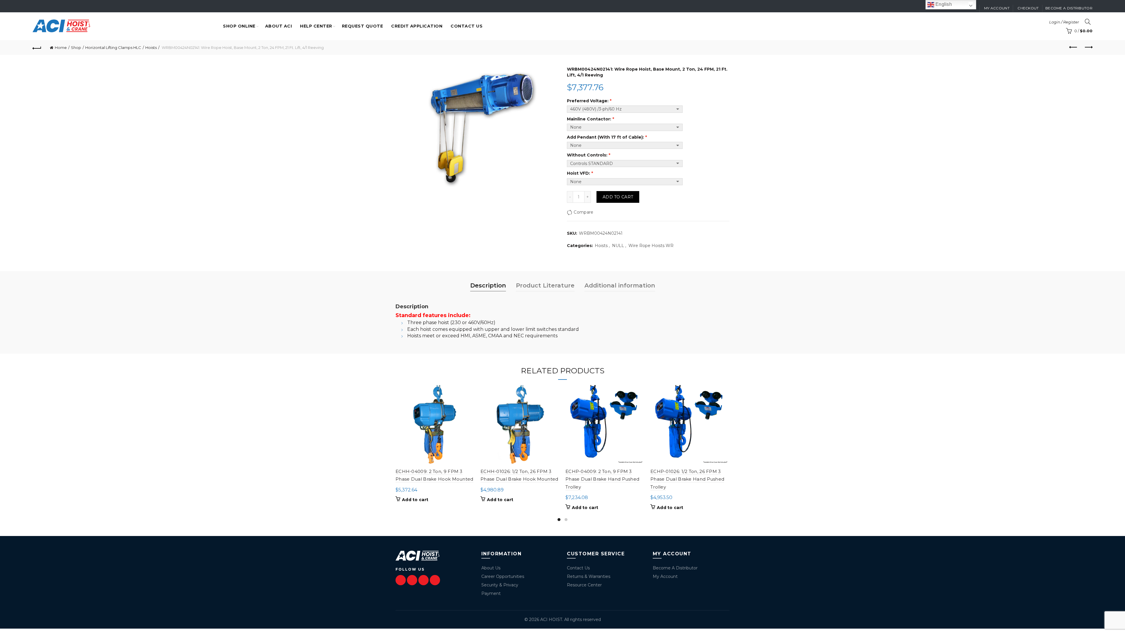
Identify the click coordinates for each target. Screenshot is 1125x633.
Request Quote (362, 26)
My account (997, 8)
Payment (491, 593)
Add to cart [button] (415, 499)
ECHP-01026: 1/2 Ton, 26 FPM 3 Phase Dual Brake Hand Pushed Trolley (687, 479)
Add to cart (618, 197)
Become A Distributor (675, 568)
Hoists (151, 47)
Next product (1088, 47)
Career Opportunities (502, 576)
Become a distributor (1068, 8)
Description (488, 285)
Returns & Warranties (588, 576)
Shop (76, 47)
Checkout (1028, 8)
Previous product (1073, 47)
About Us (490, 568)
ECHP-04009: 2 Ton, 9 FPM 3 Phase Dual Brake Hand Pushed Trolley (602, 479)
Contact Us (578, 568)
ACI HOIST (551, 619)
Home (61, 47)
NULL (618, 245)
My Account (665, 576)
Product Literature (545, 285)
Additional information (619, 285)
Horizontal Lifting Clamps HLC (113, 47)
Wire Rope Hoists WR (651, 245)
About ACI (278, 26)
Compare (583, 212)
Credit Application (416, 26)
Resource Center (584, 585)
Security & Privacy (499, 585)
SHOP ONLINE (239, 26)
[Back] (37, 47)
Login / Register (1064, 22)
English (943, 4)
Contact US (467, 26)
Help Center (316, 26)
